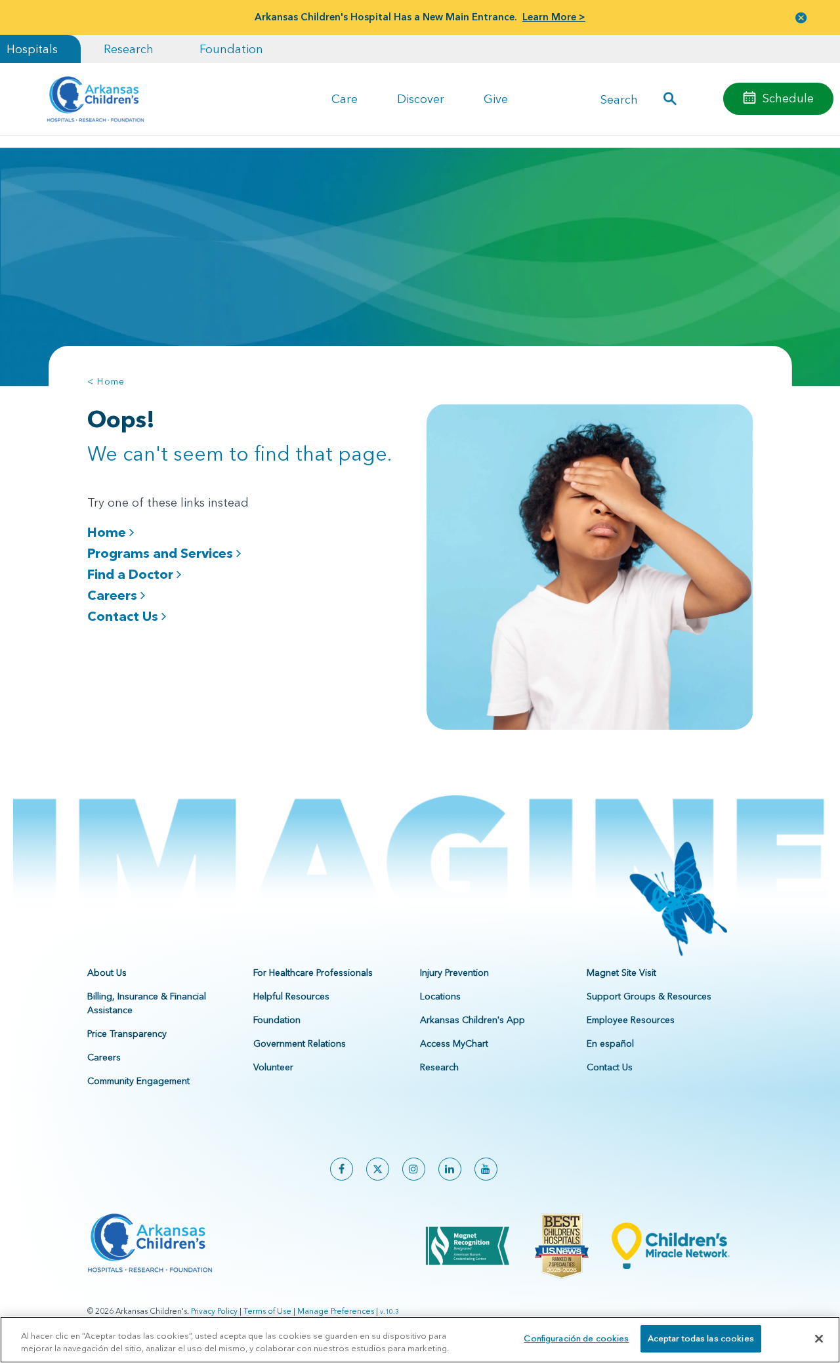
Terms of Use (267, 1311)
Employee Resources (631, 1020)
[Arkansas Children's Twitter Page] (377, 1169)
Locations (440, 996)
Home (108, 532)
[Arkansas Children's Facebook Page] (341, 1169)
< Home (106, 381)
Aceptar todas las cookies (701, 1338)
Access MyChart (454, 1043)
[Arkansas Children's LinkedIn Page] (449, 1169)
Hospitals (32, 48)
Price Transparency (127, 1033)
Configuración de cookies (576, 1338)
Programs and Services (161, 553)
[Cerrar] (819, 1338)
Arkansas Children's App (472, 1020)
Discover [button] (420, 98)
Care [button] (344, 98)
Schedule (788, 98)
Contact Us (124, 616)
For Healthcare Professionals (313, 972)
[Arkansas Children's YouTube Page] (485, 1169)
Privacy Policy (214, 1311)
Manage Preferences (335, 1311)
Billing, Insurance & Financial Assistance (146, 1003)
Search (619, 98)
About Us (107, 972)
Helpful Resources (291, 996)
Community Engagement (138, 1081)
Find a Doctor (132, 574)
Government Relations (299, 1043)
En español (610, 1043)
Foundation (231, 48)
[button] (801, 17)
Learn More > (553, 16)
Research (129, 48)
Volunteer (273, 1067)
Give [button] (496, 98)
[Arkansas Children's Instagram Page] (413, 1169)
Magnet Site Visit (621, 972)
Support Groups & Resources (649, 996)
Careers (113, 595)
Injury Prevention (454, 972)
